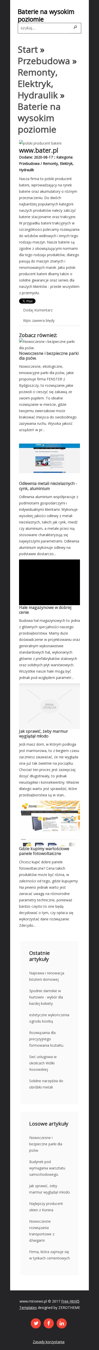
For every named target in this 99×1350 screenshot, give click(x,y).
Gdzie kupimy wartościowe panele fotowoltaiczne (44, 851)
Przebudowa (44, 61)
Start (28, 49)
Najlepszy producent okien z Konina (46, 1206)
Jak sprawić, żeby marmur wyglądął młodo (43, 733)
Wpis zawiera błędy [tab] (39, 320)
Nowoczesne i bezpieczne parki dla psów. (49, 355)
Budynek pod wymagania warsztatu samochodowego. (47, 1168)
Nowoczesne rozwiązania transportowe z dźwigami (41, 1231)
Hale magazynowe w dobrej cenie (45, 610)
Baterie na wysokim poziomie (39, 117)
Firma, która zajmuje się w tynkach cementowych (49, 1254)
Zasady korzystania (48, 1341)
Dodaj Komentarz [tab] (38, 310)
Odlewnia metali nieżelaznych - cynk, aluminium (48, 486)
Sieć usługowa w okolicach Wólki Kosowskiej (43, 1063)
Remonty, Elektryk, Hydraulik (38, 83)
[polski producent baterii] (40, 143)
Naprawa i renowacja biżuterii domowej (46, 976)
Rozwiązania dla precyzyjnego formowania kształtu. (46, 1039)
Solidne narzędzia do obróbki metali (46, 1084)
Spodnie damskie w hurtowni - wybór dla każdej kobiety (46, 997)
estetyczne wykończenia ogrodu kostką (49, 1018)
